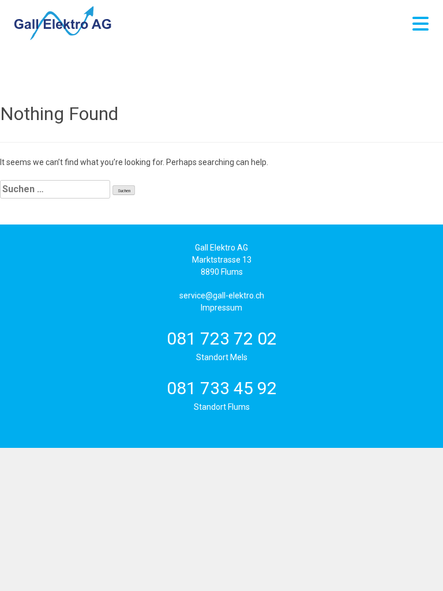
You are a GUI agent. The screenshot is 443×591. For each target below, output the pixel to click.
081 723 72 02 (222, 338)
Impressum (221, 307)
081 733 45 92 (222, 388)
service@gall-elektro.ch (221, 295)
